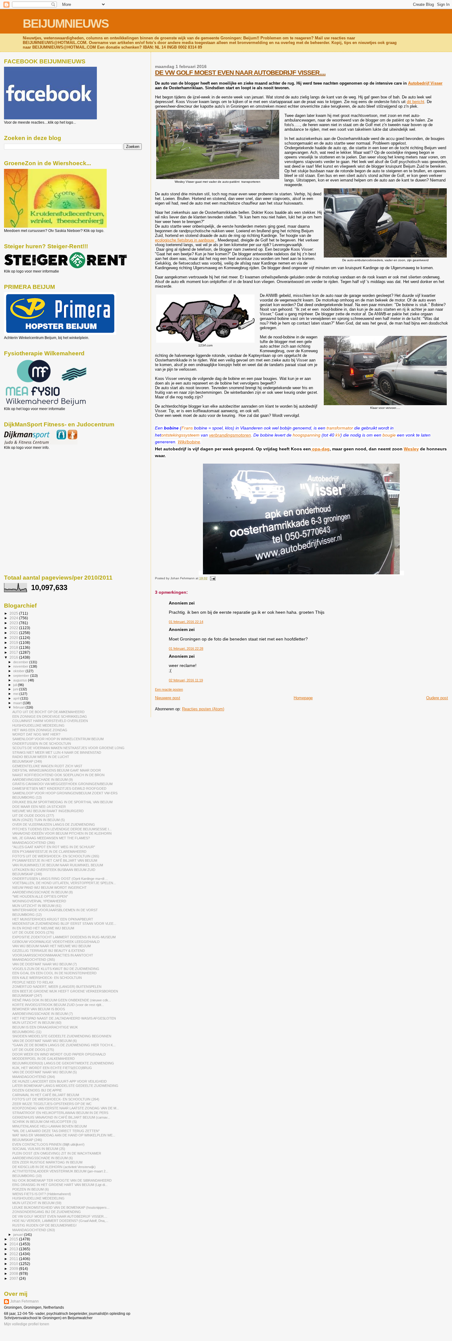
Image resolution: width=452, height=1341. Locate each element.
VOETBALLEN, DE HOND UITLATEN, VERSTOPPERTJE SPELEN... (64, 883)
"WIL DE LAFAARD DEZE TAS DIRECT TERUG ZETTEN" (56, 1131)
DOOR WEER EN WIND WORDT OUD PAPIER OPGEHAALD (59, 1054)
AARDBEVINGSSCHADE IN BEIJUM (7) (42, 1014)
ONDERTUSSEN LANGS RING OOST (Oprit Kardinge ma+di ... (60, 878)
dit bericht (415, 101)
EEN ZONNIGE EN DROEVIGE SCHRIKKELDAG (49, 716)
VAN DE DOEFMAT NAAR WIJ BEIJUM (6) (44, 1041)
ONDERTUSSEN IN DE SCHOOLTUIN (41, 743)
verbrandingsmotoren (230, 435)
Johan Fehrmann (24, 1301)
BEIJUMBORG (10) (27, 1176)
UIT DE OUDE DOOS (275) (33, 1050)
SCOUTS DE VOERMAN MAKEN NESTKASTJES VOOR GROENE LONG (68, 748)
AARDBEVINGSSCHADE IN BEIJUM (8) (42, 892)
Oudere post (437, 698)
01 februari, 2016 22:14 (186, 622)
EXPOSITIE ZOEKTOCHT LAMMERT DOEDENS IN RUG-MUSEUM (64, 937)
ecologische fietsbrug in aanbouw (185, 240)
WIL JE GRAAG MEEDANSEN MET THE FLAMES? (51, 838)
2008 (14, 1273)
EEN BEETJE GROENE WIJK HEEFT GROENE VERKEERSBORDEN (65, 991)
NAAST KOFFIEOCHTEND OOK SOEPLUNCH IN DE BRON (58, 775)
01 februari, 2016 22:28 (186, 648)
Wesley (411, 448)
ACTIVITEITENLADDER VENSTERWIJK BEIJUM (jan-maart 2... (60, 1171)
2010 (14, 1264)
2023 (14, 623)
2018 (14, 647)
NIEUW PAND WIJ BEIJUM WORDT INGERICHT (49, 887)
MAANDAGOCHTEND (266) (33, 842)
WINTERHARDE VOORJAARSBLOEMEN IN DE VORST (55, 910)
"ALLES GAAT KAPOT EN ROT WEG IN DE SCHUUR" (53, 847)
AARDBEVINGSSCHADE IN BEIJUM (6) (42, 1158)
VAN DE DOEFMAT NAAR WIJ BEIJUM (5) (44, 1072)
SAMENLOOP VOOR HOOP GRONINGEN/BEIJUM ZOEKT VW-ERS (64, 793)
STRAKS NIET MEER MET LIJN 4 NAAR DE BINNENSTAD (56, 752)
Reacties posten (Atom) (203, 709)
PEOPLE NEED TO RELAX (32, 982)
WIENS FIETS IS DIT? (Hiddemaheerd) (41, 1194)
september (21, 675)
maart (18, 703)
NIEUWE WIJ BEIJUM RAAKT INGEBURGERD (48, 811)
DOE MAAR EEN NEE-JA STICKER (39, 806)
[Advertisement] (31, 483)
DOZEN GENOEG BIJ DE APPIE (37, 1090)
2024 (14, 618)
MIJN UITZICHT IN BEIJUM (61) (36, 906)
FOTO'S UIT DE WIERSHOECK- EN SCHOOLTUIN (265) (55, 856)
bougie (389, 435)
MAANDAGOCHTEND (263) (33, 1230)
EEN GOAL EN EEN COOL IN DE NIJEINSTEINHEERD (54, 973)
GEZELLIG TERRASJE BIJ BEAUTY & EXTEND (48, 950)
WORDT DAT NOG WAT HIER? (36, 734)
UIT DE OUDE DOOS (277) (33, 815)
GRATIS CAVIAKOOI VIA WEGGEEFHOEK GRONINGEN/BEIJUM (62, 784)
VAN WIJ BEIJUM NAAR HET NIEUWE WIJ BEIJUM (51, 946)
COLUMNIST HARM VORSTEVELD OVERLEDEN (50, 721)
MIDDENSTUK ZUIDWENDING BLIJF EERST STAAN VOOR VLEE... (64, 923)
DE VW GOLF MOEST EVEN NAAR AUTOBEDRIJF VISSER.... (240, 72)
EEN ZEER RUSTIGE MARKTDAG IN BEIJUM (47, 1162)
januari (18, 1234)
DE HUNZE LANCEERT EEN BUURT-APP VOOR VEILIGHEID (59, 1081)
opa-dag (320, 448)
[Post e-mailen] (212, 578)
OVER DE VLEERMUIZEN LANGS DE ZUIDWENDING (53, 824)
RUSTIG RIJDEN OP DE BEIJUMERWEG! (44, 1225)
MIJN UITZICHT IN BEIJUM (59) (36, 1203)
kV (337, 435)
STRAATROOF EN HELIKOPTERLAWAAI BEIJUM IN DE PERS (60, 1113)
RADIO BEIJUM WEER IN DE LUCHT (40, 757)
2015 (14, 1239)
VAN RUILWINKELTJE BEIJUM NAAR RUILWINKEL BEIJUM (57, 865)
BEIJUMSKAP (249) (27, 761)
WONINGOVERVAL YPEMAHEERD (39, 901)
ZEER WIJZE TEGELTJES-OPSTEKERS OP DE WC (52, 1104)
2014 (14, 1244)
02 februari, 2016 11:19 (186, 680)
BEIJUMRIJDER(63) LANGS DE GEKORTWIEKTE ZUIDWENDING (63, 1063)
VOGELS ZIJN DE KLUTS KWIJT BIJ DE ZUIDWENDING (55, 969)
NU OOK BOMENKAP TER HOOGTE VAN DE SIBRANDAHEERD (62, 1180)
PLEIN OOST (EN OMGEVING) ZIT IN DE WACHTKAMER (56, 1153)
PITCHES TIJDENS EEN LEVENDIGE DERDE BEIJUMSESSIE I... (62, 829)
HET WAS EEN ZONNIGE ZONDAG (39, 730)
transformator (340, 427)
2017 (14, 652)
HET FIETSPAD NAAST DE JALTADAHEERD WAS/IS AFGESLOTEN (64, 1018)
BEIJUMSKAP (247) (27, 995)
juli (15, 685)
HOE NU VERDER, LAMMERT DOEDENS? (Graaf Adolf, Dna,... (60, 1221)
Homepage (303, 698)
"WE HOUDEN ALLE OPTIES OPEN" (40, 896)
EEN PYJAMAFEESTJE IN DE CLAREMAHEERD (49, 851)
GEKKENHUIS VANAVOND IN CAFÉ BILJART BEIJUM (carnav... (61, 1117)
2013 (14, 1249)
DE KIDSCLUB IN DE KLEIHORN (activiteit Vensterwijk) (54, 1167)
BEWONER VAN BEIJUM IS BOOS (38, 1009)
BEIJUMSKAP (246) (27, 1140)
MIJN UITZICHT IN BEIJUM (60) (36, 1022)
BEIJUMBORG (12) (27, 914)
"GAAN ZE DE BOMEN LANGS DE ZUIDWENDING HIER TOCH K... (64, 1045)
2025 (14, 613)
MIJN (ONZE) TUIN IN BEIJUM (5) (38, 820)
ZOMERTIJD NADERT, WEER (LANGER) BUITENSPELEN (56, 986)
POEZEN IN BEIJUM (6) (30, 1189)
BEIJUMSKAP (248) (27, 874)
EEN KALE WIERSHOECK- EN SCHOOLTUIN (47, 978)
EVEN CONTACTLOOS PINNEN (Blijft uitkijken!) (48, 1144)
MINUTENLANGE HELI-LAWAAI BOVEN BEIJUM (49, 1126)
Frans (187, 427)
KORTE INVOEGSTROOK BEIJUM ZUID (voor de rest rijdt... (58, 1005)
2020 (14, 638)
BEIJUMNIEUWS (66, 23)
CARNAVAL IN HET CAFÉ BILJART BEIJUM (45, 1095)
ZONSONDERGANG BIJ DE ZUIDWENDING (46, 1212)
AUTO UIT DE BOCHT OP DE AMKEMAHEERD (48, 712)
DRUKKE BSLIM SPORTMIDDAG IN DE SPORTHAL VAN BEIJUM (62, 802)
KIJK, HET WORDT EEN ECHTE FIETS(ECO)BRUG (52, 1068)
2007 (14, 1278)
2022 (14, 628)
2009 (14, 1269)
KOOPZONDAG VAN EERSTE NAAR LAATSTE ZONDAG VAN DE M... (65, 1108)
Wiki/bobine (189, 441)
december (21, 662)
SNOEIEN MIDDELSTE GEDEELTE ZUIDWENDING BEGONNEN (61, 1036)
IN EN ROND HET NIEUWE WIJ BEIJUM (43, 928)
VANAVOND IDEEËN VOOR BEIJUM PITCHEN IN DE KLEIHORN (62, 833)
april (16, 698)
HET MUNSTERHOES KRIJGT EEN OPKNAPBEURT (52, 919)
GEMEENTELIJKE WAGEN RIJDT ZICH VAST (47, 766)
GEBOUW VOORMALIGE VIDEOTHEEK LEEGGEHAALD (56, 942)
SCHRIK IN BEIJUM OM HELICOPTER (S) (44, 1121)
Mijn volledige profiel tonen (26, 1324)
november (21, 666)
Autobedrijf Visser (425, 83)
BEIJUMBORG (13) (27, 797)
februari (19, 707)
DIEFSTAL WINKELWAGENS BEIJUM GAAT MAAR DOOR (56, 770)
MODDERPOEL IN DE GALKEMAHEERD (43, 1058)
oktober (19, 671)
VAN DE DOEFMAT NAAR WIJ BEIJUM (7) (44, 964)
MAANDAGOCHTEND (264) (33, 1077)
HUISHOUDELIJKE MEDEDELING (38, 725)
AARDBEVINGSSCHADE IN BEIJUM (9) (42, 779)
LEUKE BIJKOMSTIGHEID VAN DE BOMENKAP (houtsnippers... (60, 1207)
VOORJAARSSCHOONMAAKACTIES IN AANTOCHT (52, 955)
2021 (14, 633)
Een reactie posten (169, 689)
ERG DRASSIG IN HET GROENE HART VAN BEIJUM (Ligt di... (60, 1185)
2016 (14, 657)
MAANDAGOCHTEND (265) (33, 959)
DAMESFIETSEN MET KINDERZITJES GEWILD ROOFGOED (59, 788)
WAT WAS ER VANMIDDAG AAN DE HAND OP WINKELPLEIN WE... (63, 1135)
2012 (14, 1254)
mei (16, 694)
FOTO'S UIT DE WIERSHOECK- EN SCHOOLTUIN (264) (55, 1099)
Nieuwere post (167, 698)
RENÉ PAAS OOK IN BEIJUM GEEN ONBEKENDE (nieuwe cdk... (61, 1000)
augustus (20, 680)
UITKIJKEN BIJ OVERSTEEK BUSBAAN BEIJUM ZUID (53, 870)
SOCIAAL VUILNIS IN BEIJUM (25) (38, 1149)
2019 (14, 643)
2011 (14, 1259)
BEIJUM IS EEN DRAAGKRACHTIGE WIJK (45, 1027)
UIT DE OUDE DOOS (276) (33, 932)
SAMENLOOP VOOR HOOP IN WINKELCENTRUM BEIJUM (58, 739)
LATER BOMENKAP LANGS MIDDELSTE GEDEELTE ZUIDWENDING (65, 1086)
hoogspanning (306, 435)
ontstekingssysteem (180, 435)
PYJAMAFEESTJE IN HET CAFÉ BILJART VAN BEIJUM (54, 860)
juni (16, 689)
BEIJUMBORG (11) (27, 1032)
